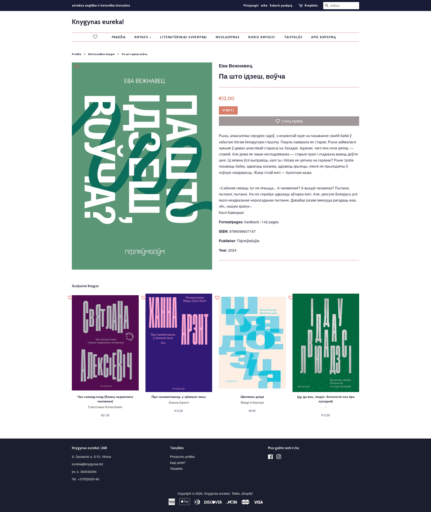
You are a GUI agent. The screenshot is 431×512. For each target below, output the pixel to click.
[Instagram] (278, 457)
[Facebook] (270, 457)
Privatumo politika (182, 456)
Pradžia (76, 54)
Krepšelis (311, 5)
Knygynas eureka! (98, 22)
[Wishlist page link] (95, 36)
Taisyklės (176, 468)
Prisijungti (251, 5)
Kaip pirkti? (178, 462)
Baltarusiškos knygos (101, 54)
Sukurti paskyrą (281, 5)
